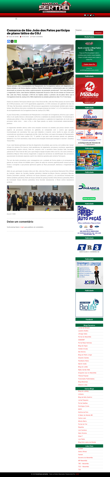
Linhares (81, 394)
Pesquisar (78, 30)
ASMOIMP (81, 340)
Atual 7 (80, 436)
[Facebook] (85, 15)
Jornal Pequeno (83, 400)
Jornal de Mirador (84, 328)
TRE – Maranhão (83, 463)
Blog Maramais (83, 382)
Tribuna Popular (83, 376)
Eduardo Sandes (83, 358)
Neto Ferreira (82, 433)
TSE (79, 469)
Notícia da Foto (83, 412)
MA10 (80, 409)
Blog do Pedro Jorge (85, 355)
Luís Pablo (81, 439)
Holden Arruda (83, 349)
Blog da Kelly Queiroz (85, 397)
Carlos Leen (82, 418)
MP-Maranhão (82, 460)
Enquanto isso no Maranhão (87, 373)
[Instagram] (88, 15)
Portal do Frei (82, 424)
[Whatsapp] (93, 15)
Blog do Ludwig (83, 391)
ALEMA (80, 448)
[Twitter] (91, 15)
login (22, 227)
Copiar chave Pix (89, 64)
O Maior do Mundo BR (85, 415)
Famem (80, 454)
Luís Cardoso (82, 430)
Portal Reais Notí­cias (85, 343)
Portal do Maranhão (84, 337)
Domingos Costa (83, 406)
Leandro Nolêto (83, 331)
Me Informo (82, 352)
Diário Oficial (82, 451)
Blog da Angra (82, 346)
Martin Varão (82, 364)
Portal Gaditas (83, 403)
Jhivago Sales (82, 334)
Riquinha (81, 427)
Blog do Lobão (83, 367)
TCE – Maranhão (83, 466)
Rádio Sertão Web (84, 370)
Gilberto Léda (82, 385)
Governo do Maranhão (85, 457)
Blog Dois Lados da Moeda (87, 442)
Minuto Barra (82, 421)
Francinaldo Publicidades (86, 379)
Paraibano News (83, 361)
